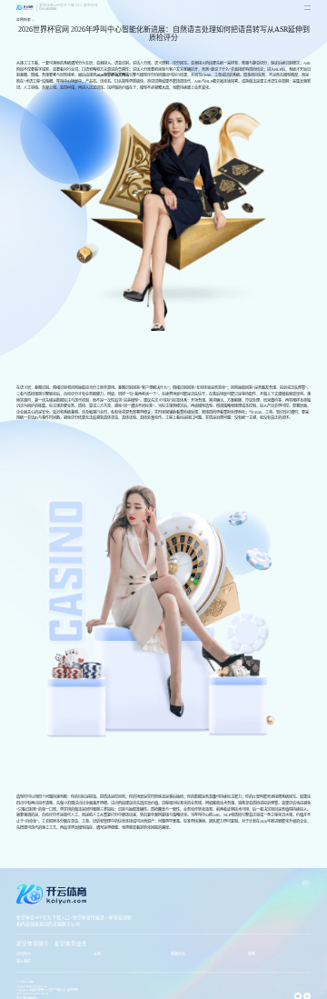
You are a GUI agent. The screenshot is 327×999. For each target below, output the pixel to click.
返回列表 (23, 20)
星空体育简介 (32, 943)
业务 (97, 954)
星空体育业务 (70, 943)
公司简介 (23, 954)
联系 (251, 954)
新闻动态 (178, 954)
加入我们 (23, 961)
